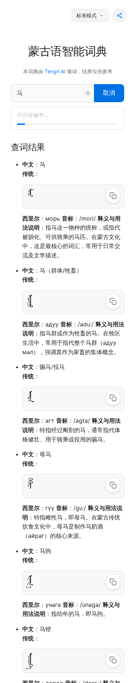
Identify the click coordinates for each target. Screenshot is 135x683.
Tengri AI (55, 71)
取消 (109, 93)
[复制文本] (113, 195)
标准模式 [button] (86, 15)
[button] (119, 15)
